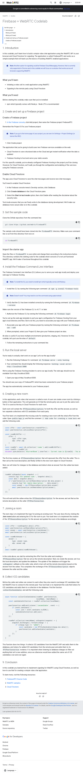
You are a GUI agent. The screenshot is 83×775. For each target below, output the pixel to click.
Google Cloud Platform (10, 752)
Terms (5, 765)
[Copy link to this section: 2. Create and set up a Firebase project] (46, 111)
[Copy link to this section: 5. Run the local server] (29, 350)
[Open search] (51, 2)
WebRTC (5, 16)
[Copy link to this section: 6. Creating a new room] (30, 394)
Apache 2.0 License (32, 705)
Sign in (77, 2)
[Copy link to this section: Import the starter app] (26, 249)
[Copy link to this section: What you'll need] (20, 95)
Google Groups (48, 721)
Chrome (5, 745)
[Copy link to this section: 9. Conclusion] (19, 662)
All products (7, 756)
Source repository (9, 728)
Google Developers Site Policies (61, 705)
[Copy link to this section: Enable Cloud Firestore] (26, 174)
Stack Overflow (48, 725)
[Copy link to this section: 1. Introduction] (20, 48)
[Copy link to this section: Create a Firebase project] (29, 118)
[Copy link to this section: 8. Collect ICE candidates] (32, 577)
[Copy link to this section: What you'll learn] (20, 80)
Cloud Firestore (13, 687)
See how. (67, 9)
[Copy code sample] (79, 222)
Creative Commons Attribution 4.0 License (61, 703)
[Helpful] (75, 16)
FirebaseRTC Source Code (17, 679)
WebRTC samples (13, 683)
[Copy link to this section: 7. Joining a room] (24, 508)
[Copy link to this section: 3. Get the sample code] (30, 212)
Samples (6, 725)
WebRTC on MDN (8, 721)
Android (5, 742)
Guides (13, 16)
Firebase (5, 749)
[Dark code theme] (76, 222)
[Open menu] (3, 2)
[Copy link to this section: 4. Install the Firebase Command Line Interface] (55, 267)
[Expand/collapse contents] (14, 27)
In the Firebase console (16, 122)
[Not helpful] (78, 16)
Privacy (11, 765)
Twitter (45, 728)
